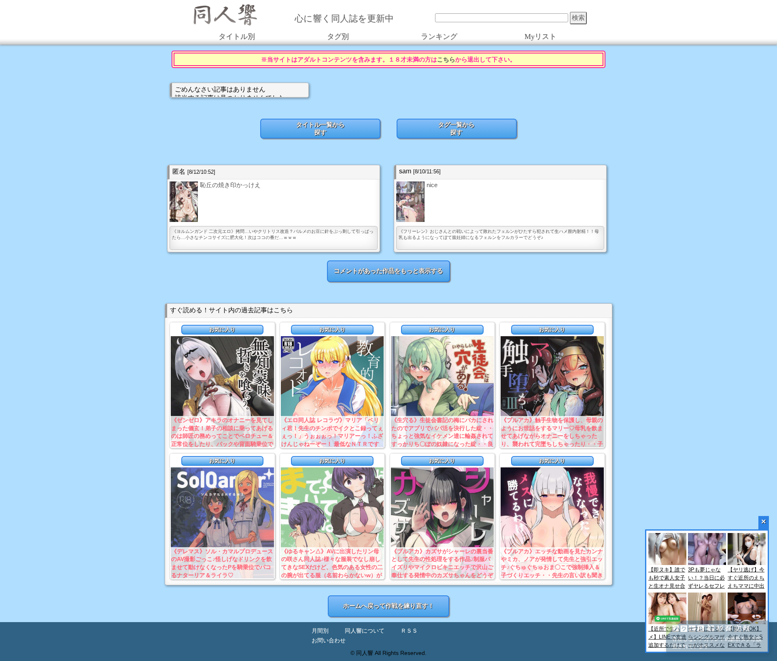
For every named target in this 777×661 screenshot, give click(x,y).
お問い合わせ (329, 641)
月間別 (320, 631)
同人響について (364, 631)
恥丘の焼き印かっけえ (230, 184)
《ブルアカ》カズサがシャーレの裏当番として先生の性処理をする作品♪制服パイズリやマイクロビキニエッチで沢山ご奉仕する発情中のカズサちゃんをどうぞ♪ (442, 567)
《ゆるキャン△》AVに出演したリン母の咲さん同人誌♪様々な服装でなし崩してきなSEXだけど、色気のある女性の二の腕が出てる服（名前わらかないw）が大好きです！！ (332, 567)
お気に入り (222, 329)
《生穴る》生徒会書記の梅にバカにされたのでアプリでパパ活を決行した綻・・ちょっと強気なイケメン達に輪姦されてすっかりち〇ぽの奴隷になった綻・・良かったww (442, 436)
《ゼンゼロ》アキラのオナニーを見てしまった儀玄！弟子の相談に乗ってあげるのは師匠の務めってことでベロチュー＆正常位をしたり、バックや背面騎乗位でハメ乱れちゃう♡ (222, 436)
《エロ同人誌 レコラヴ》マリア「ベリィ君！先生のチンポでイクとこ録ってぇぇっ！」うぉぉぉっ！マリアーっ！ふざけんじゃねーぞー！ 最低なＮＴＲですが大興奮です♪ (332, 436)
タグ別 (338, 36)
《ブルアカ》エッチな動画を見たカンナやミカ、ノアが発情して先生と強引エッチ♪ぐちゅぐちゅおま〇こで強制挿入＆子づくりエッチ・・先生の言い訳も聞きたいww (552, 567)
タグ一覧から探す (456, 128)
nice (432, 184)
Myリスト (540, 36)
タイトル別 (237, 36)
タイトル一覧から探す (320, 128)
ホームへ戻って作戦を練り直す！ (388, 605)
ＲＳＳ (409, 631)
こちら (446, 59)
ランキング (439, 36)
